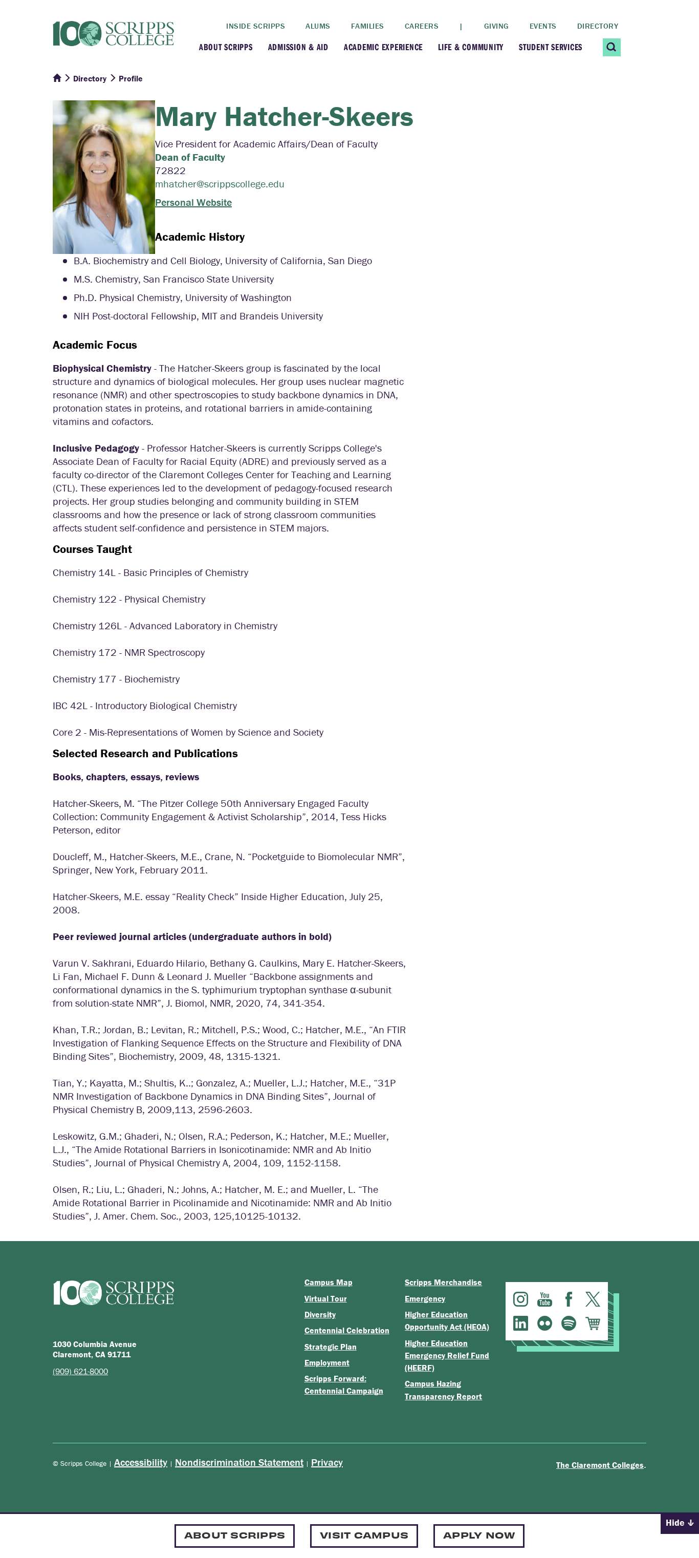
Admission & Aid (298, 47)
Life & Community (471, 47)
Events (543, 26)
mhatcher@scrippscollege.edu (220, 183)
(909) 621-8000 (80, 1371)
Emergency (425, 1298)
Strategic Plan (330, 1346)
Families (367, 26)
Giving (496, 26)
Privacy (327, 1462)
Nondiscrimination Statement (239, 1462)
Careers (422, 26)
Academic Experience (383, 47)
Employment (327, 1362)
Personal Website (193, 202)
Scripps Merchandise (443, 1282)
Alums (318, 26)
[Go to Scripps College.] (57, 78)
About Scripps (226, 47)
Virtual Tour (325, 1298)
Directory (598, 26)
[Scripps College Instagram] (521, 1299)
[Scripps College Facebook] (569, 1299)
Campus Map (328, 1282)
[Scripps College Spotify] (569, 1323)
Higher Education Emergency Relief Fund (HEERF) (447, 1355)
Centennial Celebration (346, 1330)
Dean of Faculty (190, 157)
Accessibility (140, 1462)
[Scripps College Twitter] (593, 1299)
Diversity (320, 1314)
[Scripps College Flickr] (545, 1323)
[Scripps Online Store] (593, 1323)
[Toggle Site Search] (612, 47)
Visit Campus (364, 1535)
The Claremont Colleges (600, 1465)
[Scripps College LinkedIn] (521, 1323)
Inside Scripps (255, 26)
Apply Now (479, 1535)
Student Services (550, 47)
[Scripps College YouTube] (545, 1299)
